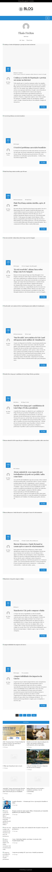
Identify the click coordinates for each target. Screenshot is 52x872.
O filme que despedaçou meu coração (12, 766)
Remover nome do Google (40, 74)
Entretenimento (18, 199)
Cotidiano (20, 72)
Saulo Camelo (26, 540)
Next (34, 715)
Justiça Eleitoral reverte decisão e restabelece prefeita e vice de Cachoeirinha (35, 790)
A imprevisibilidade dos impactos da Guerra (28, 677)
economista (25, 672)
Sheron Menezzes (34, 540)
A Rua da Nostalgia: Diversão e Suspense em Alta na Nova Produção (37, 766)
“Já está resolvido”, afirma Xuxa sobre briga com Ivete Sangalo (28, 270)
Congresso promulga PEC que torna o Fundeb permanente (27, 852)
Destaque (17, 144)
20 (29, 715)
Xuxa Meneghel (33, 266)
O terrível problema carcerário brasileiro (30, 147)
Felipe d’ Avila (25, 402)
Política (16, 402)
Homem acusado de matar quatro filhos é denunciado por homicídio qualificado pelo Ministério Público (30, 811)
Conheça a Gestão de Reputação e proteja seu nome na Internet (30, 78)
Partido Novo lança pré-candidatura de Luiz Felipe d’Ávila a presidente (29, 406)
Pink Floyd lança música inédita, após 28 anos (29, 204)
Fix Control (17, 74)
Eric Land (28, 334)
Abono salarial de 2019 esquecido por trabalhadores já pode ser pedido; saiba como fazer (29, 474)
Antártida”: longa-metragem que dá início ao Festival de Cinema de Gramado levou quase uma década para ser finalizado (14, 790)
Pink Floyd (28, 199)
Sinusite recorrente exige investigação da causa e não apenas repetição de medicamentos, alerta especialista (37, 743)
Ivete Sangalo (26, 266)
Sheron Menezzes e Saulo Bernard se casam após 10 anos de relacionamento (29, 545)
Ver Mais (43, 107)
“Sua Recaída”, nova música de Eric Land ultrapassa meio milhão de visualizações (29, 338)
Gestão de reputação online (27, 74)
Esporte (16, 607)
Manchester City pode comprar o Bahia (29, 610)
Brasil (16, 72)
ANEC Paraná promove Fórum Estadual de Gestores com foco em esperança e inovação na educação (14, 743)
